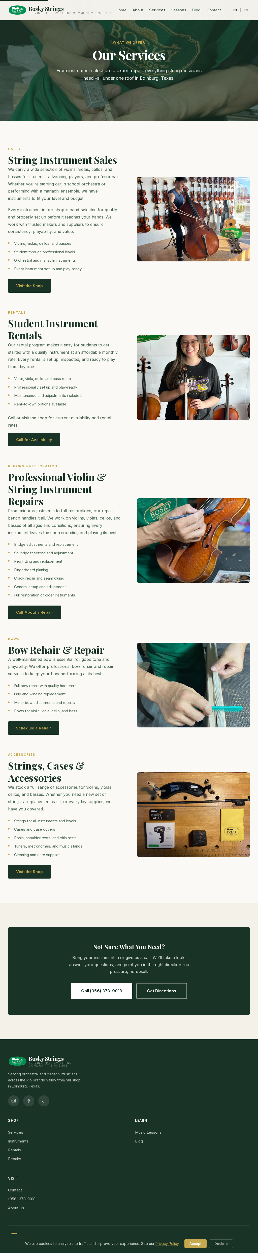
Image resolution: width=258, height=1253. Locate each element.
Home (121, 10)
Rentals (14, 1150)
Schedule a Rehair (33, 728)
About (138, 10)
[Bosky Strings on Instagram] (13, 1100)
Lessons (178, 10)
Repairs (14, 1158)
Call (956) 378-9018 (101, 990)
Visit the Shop (29, 285)
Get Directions (161, 990)
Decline (221, 1244)
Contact (214, 10)
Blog (196, 10)
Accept (195, 1244)
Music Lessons (148, 1132)
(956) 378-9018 (22, 1198)
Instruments (18, 1141)
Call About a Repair (34, 612)
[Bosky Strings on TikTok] (43, 1100)
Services (157, 10)
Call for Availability (34, 439)
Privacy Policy (167, 1243)
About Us (16, 1208)
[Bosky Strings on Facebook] (28, 1100)
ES (246, 10)
